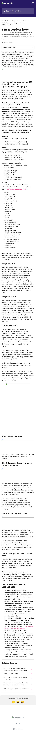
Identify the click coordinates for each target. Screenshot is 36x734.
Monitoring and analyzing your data (12, 23)
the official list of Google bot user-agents (18, 628)
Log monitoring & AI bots (19, 21)
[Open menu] (32, 3)
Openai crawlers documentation (15, 189)
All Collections (6, 21)
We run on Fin (19, 729)
